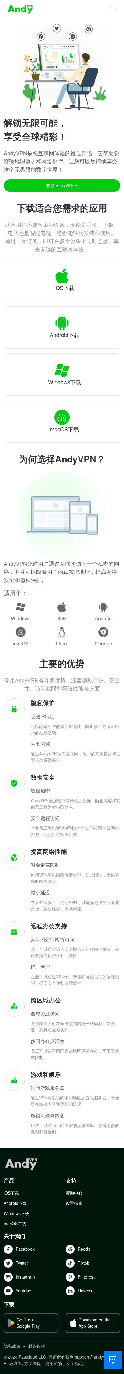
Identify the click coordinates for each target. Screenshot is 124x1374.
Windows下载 (16, 1213)
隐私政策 (12, 1346)
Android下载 (15, 1203)
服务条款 (36, 1346)
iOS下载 (11, 1193)
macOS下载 (15, 1224)
